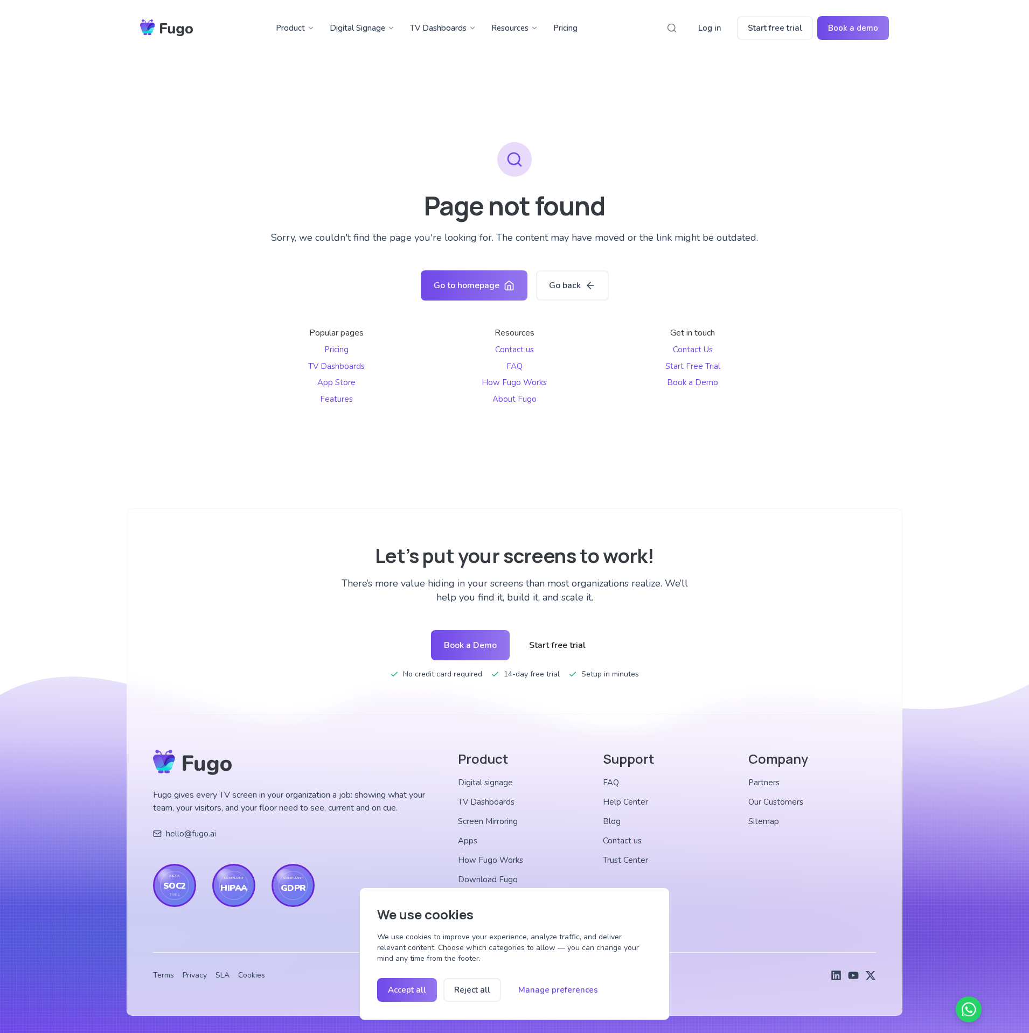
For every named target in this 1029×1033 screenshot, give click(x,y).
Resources (510, 28)
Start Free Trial (692, 366)
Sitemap (763, 821)
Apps (467, 840)
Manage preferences (558, 990)
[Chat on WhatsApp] (969, 1009)
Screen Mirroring (488, 821)
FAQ (514, 366)
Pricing (565, 28)
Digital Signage (357, 28)
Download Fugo (488, 879)
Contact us (514, 349)
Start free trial (775, 28)
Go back (565, 285)
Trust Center (625, 860)
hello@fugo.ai (191, 833)
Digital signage (485, 782)
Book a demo (853, 28)
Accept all (407, 990)
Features (336, 399)
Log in (709, 28)
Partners (764, 782)
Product (290, 28)
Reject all (472, 990)
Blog (612, 821)
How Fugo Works (514, 382)
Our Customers (775, 802)
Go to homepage (466, 285)
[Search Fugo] (672, 28)
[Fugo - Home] (166, 28)
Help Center (625, 802)
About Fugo (514, 399)
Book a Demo (692, 382)
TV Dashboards (438, 28)
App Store (336, 382)
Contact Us (693, 349)
